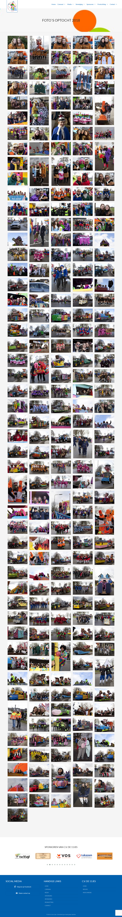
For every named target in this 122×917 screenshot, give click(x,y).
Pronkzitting (102, 4)
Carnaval (60, 4)
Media (69, 4)
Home (53, 4)
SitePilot (74, 914)
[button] (64, 4)
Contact (112, 4)
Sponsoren (90, 4)
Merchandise (87, 892)
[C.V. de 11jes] (12, 11)
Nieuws (85, 889)
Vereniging (79, 4)
